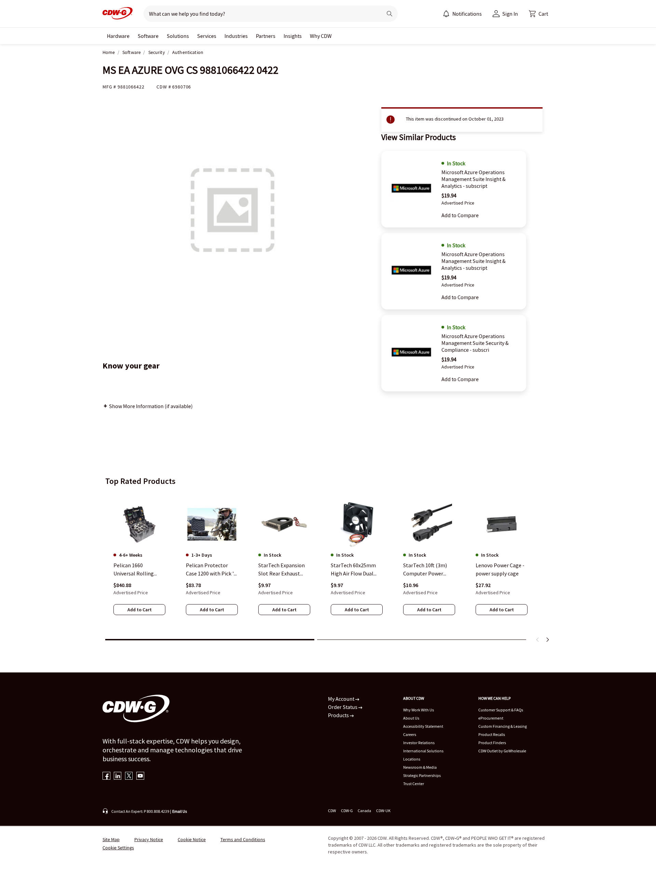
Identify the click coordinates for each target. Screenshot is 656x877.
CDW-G (347, 810)
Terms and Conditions (242, 839)
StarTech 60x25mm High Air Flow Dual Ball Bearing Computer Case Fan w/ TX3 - (357, 569)
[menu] (462, 13)
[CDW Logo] (117, 13)
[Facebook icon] (106, 776)
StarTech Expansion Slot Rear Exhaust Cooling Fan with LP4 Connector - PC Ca (283, 569)
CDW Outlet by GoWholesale (502, 750)
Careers (409, 734)
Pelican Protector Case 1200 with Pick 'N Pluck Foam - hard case (211, 569)
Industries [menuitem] (236, 35)
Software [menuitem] (148, 35)
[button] (538, 13)
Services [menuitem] (206, 35)
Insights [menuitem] (293, 35)
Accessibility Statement (423, 726)
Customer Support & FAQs (500, 709)
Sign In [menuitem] (510, 13)
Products (339, 715)
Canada (364, 810)
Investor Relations (419, 742)
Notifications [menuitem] (467, 13)
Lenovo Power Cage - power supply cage (500, 569)
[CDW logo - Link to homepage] (117, 13)
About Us (411, 718)
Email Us (179, 811)
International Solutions (423, 750)
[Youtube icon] (140, 776)
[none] (118, 36)
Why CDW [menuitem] (321, 35)
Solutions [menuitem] (178, 35)
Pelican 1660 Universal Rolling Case (133, 569)
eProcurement (490, 718)
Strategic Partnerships (422, 775)
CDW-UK (383, 810)
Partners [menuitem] (265, 35)
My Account (341, 698)
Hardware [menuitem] (118, 35)
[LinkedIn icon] (118, 776)
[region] (328, 563)
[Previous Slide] (537, 639)
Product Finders (492, 742)
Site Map (111, 839)
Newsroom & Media (420, 767)
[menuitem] (446, 13)
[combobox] (260, 13)
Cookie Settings (118, 848)
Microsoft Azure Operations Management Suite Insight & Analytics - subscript (473, 179)
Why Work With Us (418, 709)
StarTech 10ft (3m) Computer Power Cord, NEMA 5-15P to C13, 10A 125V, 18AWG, (428, 569)
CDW (332, 810)
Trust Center (413, 783)
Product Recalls (491, 734)
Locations (411, 759)
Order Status (343, 707)
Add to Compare (460, 215)
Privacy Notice (148, 839)
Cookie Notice (192, 839)
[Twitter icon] (129, 776)
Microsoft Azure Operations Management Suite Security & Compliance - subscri (475, 343)
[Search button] (389, 13)
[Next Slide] (547, 639)
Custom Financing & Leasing (502, 726)
